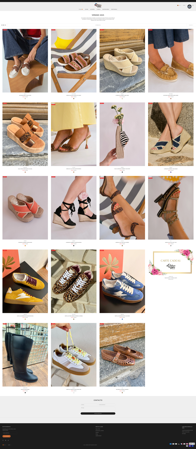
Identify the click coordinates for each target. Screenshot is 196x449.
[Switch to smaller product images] (3, 25)
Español (184, 5)
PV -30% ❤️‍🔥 (81, 9)
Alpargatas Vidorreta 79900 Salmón (25, 242)
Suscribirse (6, 436)
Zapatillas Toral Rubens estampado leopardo (74, 315)
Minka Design (25, 167)
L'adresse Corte (171, 276)
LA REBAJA (98, 9)
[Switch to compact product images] (5, 25)
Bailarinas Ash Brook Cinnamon (122, 389)
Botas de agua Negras (25, 389)
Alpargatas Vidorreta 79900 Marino (171, 168)
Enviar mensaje (98, 413)
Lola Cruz (73, 167)
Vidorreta (122, 167)
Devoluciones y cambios (100, 430)
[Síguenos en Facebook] (2, 440)
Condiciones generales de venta (187, 430)
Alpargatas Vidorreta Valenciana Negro (74, 242)
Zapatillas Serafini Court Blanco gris (73, 389)
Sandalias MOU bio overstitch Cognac (73, 95)
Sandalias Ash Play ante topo (171, 242)
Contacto (97, 432)
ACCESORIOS (92, 9)
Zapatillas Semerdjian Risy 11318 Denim (122, 315)
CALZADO (86, 9)
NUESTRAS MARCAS (105, 9)
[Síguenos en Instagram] (5, 440)
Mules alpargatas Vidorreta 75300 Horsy (122, 168)
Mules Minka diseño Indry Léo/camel (25, 168)
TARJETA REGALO (114, 9)
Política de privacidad (185, 431)
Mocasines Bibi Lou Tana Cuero (25, 95)
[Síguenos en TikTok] (8, 440)
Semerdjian (25, 314)
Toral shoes (73, 314)
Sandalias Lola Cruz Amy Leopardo (122, 242)
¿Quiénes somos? (98, 435)
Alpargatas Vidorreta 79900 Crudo (122, 95)
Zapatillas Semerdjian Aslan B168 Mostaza (25, 315)
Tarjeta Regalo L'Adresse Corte (171, 277)
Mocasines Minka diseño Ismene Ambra (170, 95)
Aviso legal (184, 433)
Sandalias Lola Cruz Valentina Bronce (73, 168)
